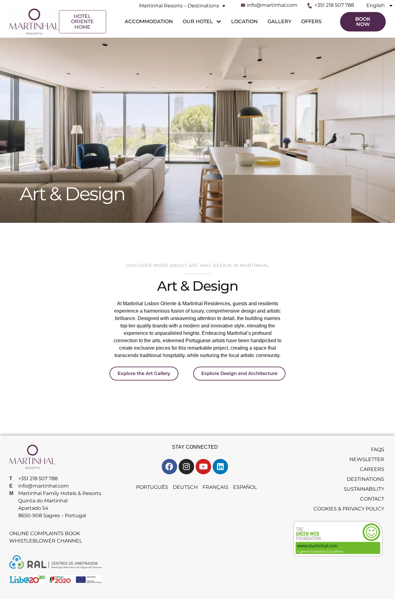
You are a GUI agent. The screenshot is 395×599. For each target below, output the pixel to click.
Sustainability (364, 489)
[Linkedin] (220, 466)
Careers (372, 469)
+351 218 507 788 (334, 5)
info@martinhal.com (272, 5)
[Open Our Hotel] (217, 21)
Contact (372, 499)
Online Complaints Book (44, 533)
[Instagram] (186, 466)
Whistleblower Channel (45, 541)
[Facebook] (169, 466)
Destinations (365, 479)
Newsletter (366, 459)
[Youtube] (203, 466)
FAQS (377, 449)
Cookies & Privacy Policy (349, 509)
